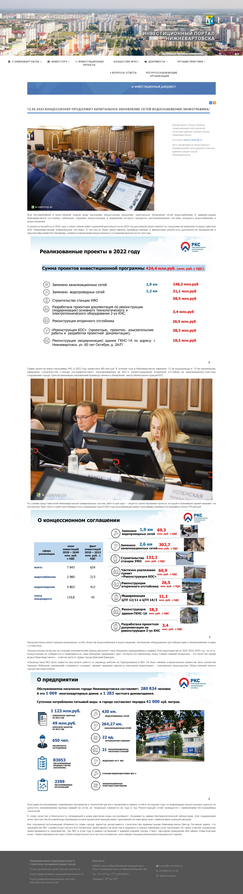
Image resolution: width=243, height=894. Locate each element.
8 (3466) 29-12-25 (168, 870)
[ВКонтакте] (210, 102)
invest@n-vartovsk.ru (170, 865)
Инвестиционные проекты (91, 63)
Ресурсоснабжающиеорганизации (162, 74)
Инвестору (59, 61)
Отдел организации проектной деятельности (55, 869)
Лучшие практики (190, 61)
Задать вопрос (168, 875)
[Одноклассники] (214, 102)
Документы (157, 61)
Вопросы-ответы (124, 72)
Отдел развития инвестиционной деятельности (56, 874)
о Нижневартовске (25, 61)
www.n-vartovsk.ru (192, 140)
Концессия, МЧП (125, 61)
